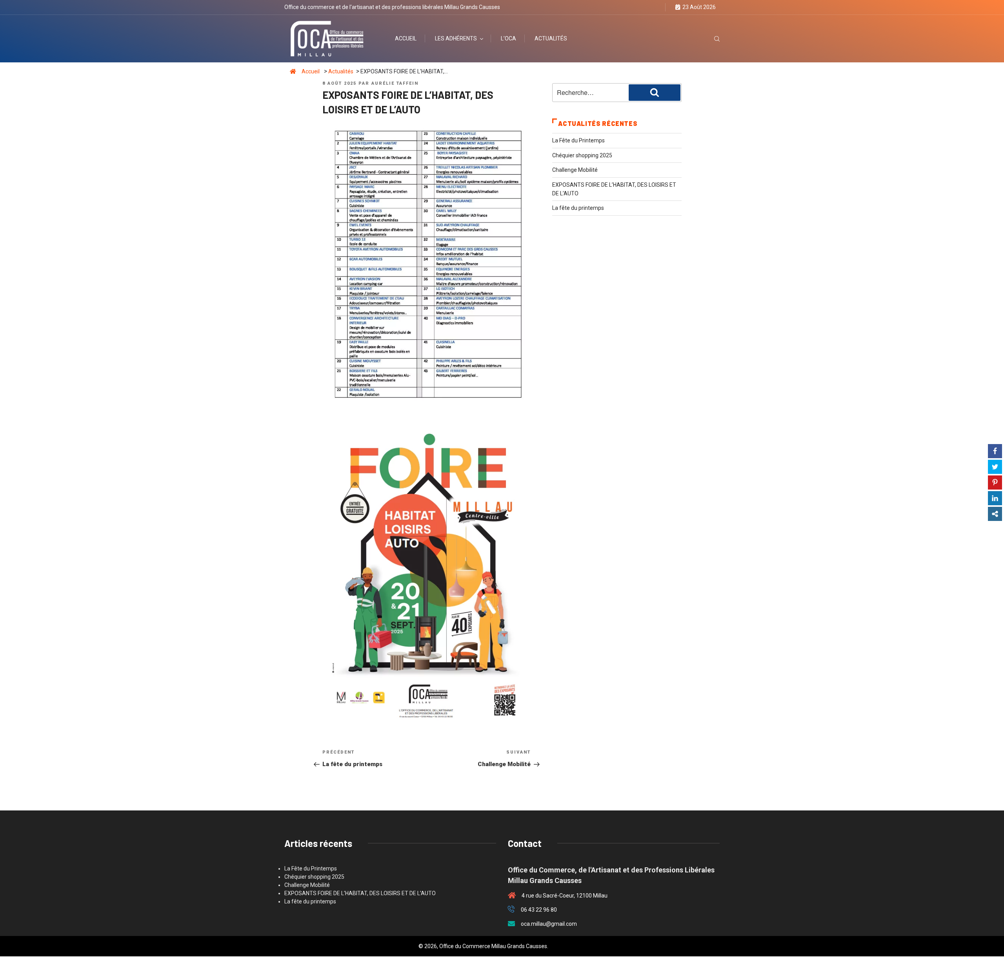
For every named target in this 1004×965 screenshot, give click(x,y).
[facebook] (645, 7)
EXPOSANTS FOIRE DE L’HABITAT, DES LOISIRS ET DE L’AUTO (360, 893)
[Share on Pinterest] (995, 482)
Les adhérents (456, 38)
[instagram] (658, 7)
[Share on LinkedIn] (995, 498)
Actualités (551, 38)
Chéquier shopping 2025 (582, 155)
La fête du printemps (578, 208)
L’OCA (508, 38)
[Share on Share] (995, 514)
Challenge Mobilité (575, 170)
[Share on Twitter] (995, 467)
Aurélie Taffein (394, 83)
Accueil (406, 38)
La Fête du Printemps (578, 140)
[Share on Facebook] (995, 451)
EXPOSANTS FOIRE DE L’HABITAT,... (404, 71)
